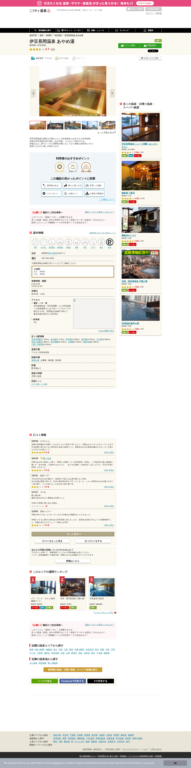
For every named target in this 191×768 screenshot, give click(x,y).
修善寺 (47, 653)
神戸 (128, 741)
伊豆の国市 (52, 253)
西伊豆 (74, 653)
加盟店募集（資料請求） (93, 749)
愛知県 (124, 735)
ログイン (150, 13)
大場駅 (71, 342)
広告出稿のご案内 (113, 749)
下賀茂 (40, 653)
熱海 (71, 649)
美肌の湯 (35, 360)
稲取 (102, 649)
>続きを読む (109, 452)
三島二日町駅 (37, 344)
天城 (62, 653)
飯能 (88, 741)
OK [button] (175, 763)
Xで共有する (100, 681)
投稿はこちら (73, 561)
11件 (53, 49)
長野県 (116, 735)
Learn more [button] (148, 763)
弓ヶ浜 (32, 653)
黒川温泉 (120, 738)
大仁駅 (99, 339)
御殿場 (49, 649)
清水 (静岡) (40, 649)
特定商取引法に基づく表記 (108, 756)
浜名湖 (87, 653)
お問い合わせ (156, 749)
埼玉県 (65, 735)
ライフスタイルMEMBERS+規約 (140, 756)
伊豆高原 (90, 649)
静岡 (31, 649)
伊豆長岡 (55, 653)
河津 (107, 649)
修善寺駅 (87, 342)
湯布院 (128, 738)
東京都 (94, 735)
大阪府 (102, 735)
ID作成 (159, 13)
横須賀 (67, 741)
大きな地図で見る (106, 331)
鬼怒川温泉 (137, 738)
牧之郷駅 (54, 342)
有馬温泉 (72, 738)
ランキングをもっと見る (104, 613)
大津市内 (121, 741)
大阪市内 (102, 741)
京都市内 (111, 741)
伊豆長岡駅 (36, 339)
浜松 (80, 653)
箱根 (64, 738)
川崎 (61, 741)
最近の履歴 (153, 9)
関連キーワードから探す (41, 745)
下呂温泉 (90, 738)
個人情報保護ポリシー (87, 756)
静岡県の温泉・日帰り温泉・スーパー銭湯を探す (72, 669)
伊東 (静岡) (79, 649)
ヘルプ (145, 749)
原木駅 (84, 339)
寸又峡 (99, 653)
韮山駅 (53, 339)
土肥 (68, 653)
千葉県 (73, 735)
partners (57, 763)
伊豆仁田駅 (36, 342)
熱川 (97, 649)
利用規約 (123, 756)
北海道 (109, 735)
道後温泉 (111, 738)
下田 (113, 649)
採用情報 (158, 756)
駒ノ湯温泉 (53, 663)
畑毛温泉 (43, 663)
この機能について (107, 199)
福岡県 (131, 735)
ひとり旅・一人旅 (39, 384)
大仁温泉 (33, 663)
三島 (66, 649)
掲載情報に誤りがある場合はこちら (102, 233)
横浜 (55, 741)
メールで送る (45, 681)
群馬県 (87, 735)
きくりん (47, 458)
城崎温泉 (81, 738)
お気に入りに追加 (151, 58)
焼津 (93, 653)
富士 (55, 649)
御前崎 (106, 653)
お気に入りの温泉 (135, 9)
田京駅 (69, 339)
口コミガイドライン (131, 749)
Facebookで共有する (72, 681)
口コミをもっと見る (52, 541)
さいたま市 (79, 741)
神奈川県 (57, 735)
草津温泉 (57, 738)
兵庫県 (80, 735)
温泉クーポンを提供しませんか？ (99, 212)
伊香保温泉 (100, 738)
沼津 (61, 649)
